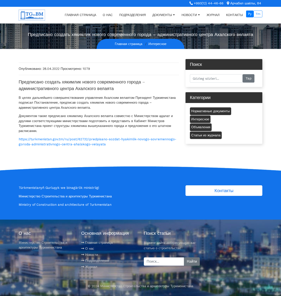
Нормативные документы (210, 111)
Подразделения (132, 15)
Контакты (234, 15)
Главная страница (80, 15)
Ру (250, 14)
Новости (189, 15)
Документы (162, 15)
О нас (108, 15)
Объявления (200, 127)
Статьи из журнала (205, 135)
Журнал (213, 15)
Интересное (157, 44)
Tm (258, 14)
